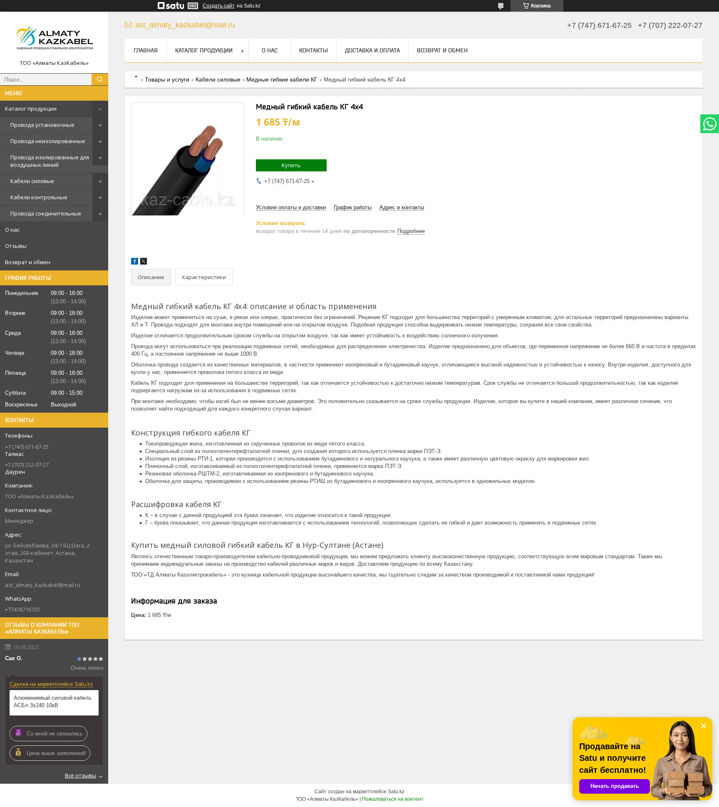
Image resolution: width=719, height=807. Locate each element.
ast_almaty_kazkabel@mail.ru (42, 585)
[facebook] (134, 263)
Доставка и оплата (372, 50)
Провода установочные (42, 125)
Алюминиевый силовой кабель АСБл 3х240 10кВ (53, 701)
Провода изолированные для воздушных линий (49, 160)
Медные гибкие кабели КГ (281, 79)
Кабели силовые (32, 181)
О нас (12, 229)
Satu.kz (396, 792)
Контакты (313, 50)
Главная (146, 50)
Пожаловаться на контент (393, 799)
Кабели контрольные (38, 197)
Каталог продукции (31, 108)
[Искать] (100, 79)
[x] (143, 263)
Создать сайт (219, 6)
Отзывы (16, 246)
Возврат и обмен (27, 262)
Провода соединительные (45, 213)
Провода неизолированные (47, 141)
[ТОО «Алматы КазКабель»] (54, 38)
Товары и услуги (167, 79)
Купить (291, 165)
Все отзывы (80, 775)
